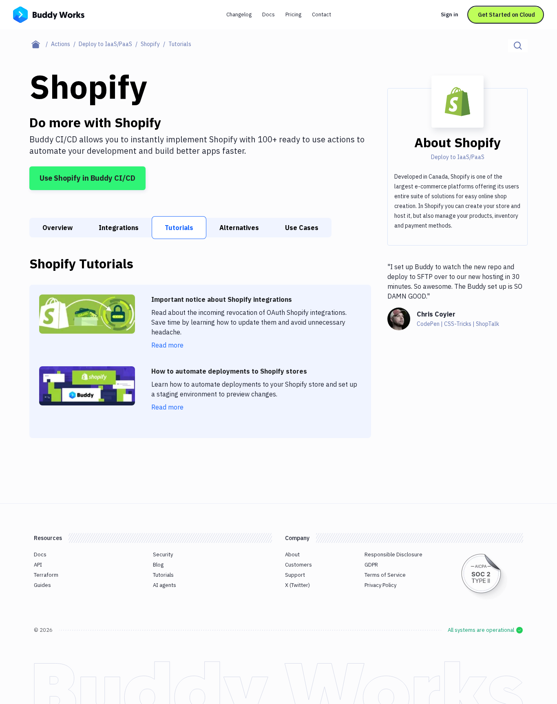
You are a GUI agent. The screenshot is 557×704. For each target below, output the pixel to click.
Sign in (449, 14)
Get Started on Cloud (506, 14)
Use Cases (301, 228)
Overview (57, 228)
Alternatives (239, 228)
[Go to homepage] (48, 14)
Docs (268, 14)
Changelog (239, 14)
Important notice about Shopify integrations (221, 299)
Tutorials (179, 228)
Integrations (119, 228)
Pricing (293, 14)
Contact (321, 14)
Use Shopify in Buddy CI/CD (87, 178)
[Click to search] (518, 45)
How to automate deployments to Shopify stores (229, 371)
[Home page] (40, 44)
